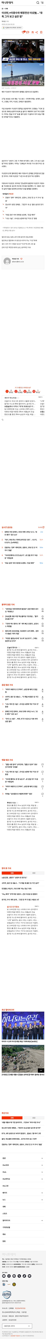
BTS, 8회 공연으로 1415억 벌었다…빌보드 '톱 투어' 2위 (21, 1133)
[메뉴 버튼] (42, 3)
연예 (6, 9)
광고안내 (4, 1316)
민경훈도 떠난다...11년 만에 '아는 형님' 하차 (16, 889)
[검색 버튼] (38, 3)
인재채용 (11, 1308)
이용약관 (24, 1312)
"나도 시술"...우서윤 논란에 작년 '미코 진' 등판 (21, 218)
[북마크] (41, 32)
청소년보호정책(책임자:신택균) (11, 1312)
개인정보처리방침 (20, 1308)
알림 (4, 1241)
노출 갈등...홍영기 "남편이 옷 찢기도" (14, 878)
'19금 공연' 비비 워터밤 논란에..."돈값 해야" (20, 215)
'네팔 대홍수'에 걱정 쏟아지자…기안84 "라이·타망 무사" (21, 1122)
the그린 (5, 1186)
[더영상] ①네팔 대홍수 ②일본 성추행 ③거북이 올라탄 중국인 (23, 1075)
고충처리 (4, 1320)
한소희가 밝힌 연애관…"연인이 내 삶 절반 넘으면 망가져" (21, 1128)
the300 (6, 1165)
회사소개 (4, 1308)
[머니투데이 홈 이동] (9, 1254)
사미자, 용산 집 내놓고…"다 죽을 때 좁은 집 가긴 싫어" (20, 883)
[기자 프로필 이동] (7, 261)
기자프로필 (6, 1227)
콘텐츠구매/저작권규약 (21, 1316)
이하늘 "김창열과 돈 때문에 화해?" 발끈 (18, 794)
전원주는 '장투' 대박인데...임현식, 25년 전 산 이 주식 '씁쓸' (22, 1144)
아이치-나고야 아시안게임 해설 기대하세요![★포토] (19, 1041)
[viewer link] (41, 83)
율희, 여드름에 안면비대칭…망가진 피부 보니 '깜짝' (19, 1139)
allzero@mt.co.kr (18, 262)
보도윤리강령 (12, 1320)
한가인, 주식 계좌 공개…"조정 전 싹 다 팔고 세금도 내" (20, 900)
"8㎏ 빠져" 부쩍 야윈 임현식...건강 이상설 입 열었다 (19, 894)
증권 (4, 1158)
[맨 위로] (41, 1330)
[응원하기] (21, 259)
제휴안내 (11, 1316)
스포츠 (5, 1214)
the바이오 (6, 1179)
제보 (4, 1234)
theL (4, 1172)
